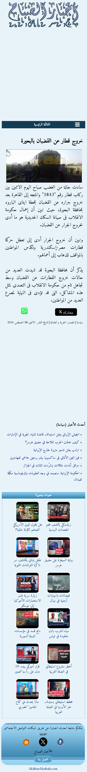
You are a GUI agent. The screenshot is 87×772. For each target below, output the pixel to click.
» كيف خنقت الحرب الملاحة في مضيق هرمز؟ (53, 442)
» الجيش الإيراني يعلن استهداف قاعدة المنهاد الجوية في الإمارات (44, 434)
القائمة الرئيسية (42, 124)
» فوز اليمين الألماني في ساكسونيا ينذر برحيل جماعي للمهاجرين (46, 458)
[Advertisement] (43, 75)
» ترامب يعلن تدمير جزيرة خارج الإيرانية (57, 450)
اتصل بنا (43, 759)
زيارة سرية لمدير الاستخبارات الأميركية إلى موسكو (27, 601)
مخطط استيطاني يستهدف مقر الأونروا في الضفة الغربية (58, 707)
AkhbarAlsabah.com (43, 769)
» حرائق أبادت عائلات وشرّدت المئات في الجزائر (52, 465)
